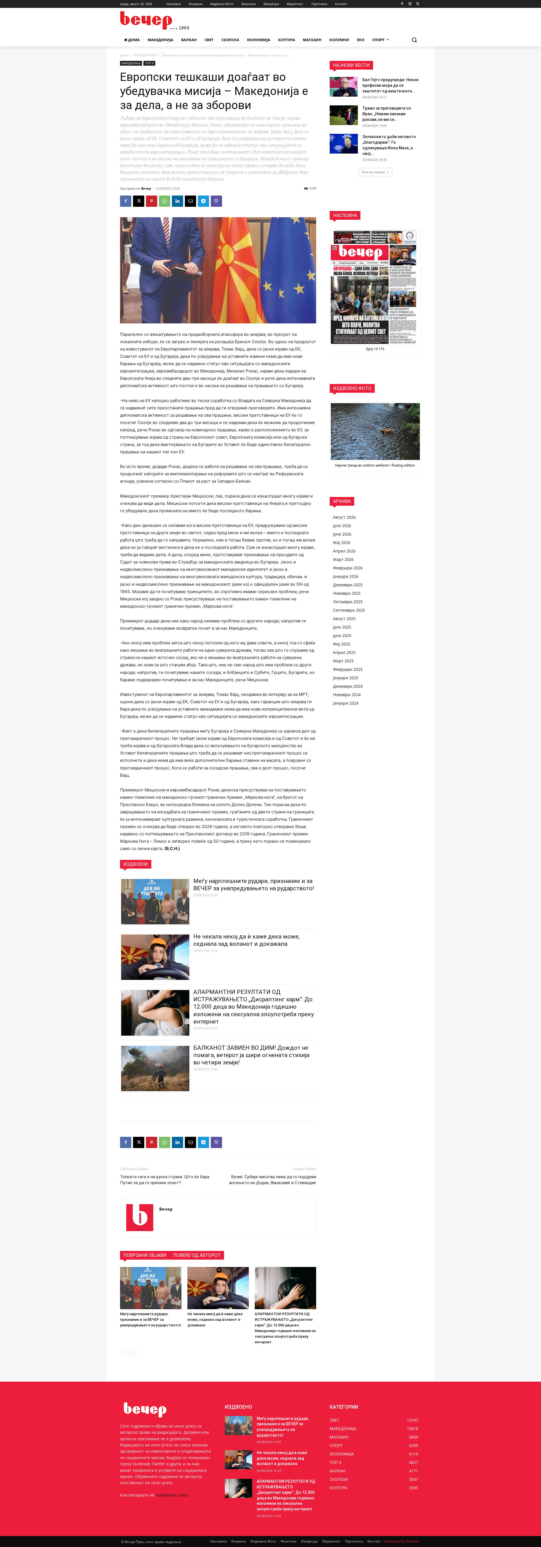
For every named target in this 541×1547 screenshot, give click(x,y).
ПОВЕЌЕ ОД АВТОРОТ (197, 1255)
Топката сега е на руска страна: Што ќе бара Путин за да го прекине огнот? (164, 1179)
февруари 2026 (348, 568)
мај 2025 (341, 644)
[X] (417, 4)
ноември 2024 (347, 694)
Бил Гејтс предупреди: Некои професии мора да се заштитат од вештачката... (390, 85)
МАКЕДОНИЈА (145, 55)
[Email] (190, 201)
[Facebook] (402, 4)
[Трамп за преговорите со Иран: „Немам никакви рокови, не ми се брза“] (344, 115)
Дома (124, 55)
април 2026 (344, 551)
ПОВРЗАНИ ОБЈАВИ (145, 1255)
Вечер (146, 188)
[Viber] (216, 201)
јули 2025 (342, 627)
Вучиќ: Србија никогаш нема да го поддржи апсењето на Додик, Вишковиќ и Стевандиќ (272, 1179)
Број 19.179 (375, 349)
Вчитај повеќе (373, 172)
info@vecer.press (172, 1495)
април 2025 (344, 652)
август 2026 (344, 517)
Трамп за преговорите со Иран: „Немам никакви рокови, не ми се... (386, 114)
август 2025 (344, 618)
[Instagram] (410, 4)
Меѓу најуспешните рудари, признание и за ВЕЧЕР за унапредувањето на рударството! (150, 1319)
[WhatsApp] (164, 201)
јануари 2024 (345, 703)
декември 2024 (348, 686)
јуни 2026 (342, 534)
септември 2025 (349, 610)
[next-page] (132, 1353)
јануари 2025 (345, 677)
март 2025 (343, 660)
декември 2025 (348, 584)
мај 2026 (341, 542)
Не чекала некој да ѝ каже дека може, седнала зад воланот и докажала (214, 1319)
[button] (414, 39)
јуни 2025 (342, 635)
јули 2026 (342, 525)
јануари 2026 (345, 576)
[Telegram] (203, 201)
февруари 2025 (348, 669)
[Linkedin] (177, 201)
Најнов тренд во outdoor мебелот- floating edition (375, 465)
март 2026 (343, 559)
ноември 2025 (347, 593)
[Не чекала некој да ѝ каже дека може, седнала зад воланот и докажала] (218, 1288)
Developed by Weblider (401, 1541)
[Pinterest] (151, 201)
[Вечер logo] (165, 20)
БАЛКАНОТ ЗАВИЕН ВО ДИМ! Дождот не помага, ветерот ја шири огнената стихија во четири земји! (251, 1055)
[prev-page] (123, 1353)
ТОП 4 (149, 63)
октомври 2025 (348, 601)
